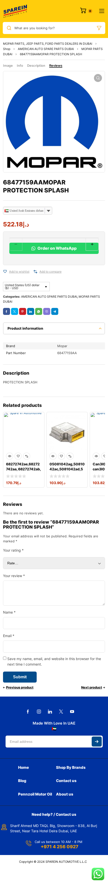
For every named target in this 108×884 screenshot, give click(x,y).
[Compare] (35, 272)
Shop (6, 49)
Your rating (13, 550)
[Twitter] (61, 712)
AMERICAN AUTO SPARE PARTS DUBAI (46, 49)
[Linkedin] (50, 712)
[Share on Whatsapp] (38, 311)
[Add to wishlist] (5, 272)
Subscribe (97, 742)
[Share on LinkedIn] (30, 311)
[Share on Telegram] (54, 311)
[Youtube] (72, 712)
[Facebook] (28, 712)
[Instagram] (39, 712)
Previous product (19, 687)
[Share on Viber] (46, 311)
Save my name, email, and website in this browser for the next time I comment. (54, 661)
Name (9, 612)
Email (8, 636)
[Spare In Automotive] (15, 11)
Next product (91, 687)
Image (8, 65)
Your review (14, 576)
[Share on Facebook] (6, 311)
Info (20, 65)
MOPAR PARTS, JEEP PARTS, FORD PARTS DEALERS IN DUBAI (47, 43)
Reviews (55, 65)
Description (36, 65)
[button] (98, 78)
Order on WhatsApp (57, 248)
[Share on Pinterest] (22, 311)
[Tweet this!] (14, 311)
